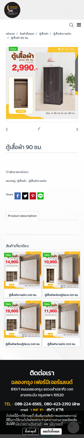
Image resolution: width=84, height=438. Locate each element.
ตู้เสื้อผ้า (22, 181)
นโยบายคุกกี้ (56, 424)
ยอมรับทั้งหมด (51, 431)
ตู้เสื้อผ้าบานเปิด (37, 181)
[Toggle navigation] (79, 25)
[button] (70, 25)
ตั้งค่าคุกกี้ (30, 431)
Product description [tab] (22, 215)
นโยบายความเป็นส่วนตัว (28, 424)
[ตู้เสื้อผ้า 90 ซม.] (42, 83)
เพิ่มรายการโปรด (18, 172)
